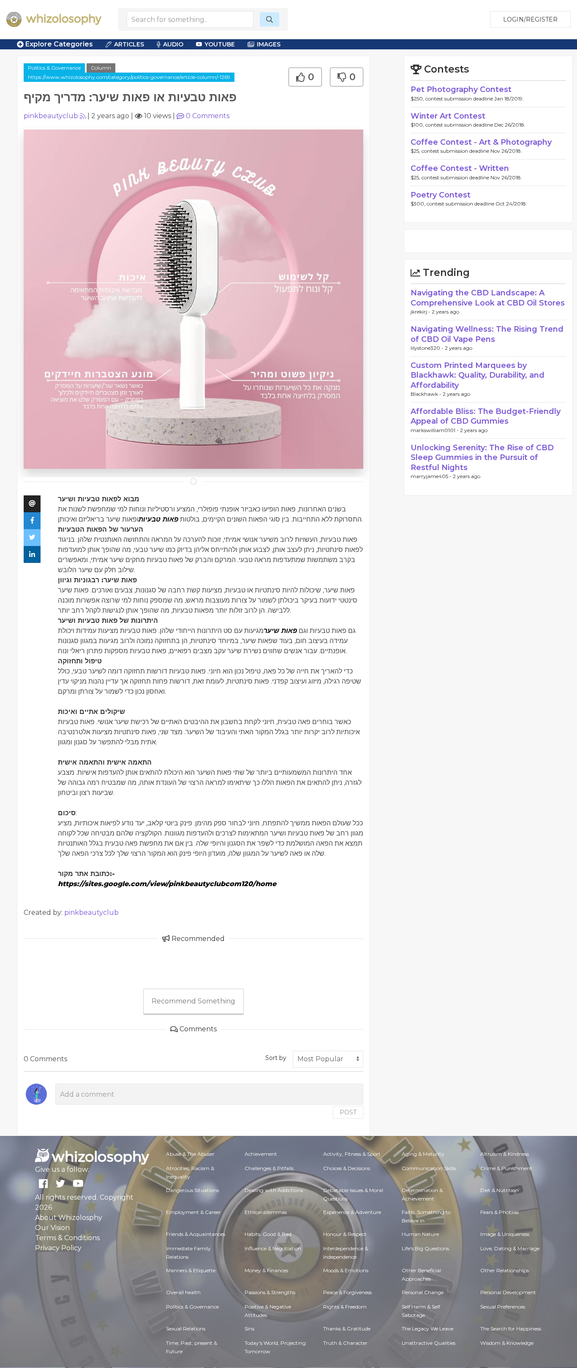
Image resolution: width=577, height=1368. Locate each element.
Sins (249, 1328)
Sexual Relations (185, 1328)
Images (268, 44)
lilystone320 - (428, 348)
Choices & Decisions (346, 1168)
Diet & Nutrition (499, 1190)
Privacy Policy (58, 1248)
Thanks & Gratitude (346, 1328)
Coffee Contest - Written (460, 168)
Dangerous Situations (192, 1190)
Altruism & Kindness (504, 1154)
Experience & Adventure (352, 1212)
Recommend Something (193, 1001)
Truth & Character (345, 1343)
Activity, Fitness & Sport (352, 1154)
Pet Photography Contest (461, 89)
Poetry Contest (441, 195)
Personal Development (508, 1292)
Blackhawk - (427, 394)
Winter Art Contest (448, 116)
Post (348, 1112)
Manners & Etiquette (190, 1270)
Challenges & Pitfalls (269, 1168)
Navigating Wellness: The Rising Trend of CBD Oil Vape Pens (487, 333)
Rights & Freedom (345, 1306)
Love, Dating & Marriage (509, 1248)
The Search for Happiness (510, 1328)
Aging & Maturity (423, 1154)
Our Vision (52, 1228)
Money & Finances (266, 1270)
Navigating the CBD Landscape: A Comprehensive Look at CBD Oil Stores (488, 297)
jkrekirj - (421, 311)
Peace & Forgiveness (347, 1292)
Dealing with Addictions (274, 1190)
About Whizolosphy (68, 1218)
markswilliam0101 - (435, 430)
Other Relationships (504, 1270)
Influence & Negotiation (273, 1248)
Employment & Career (193, 1212)
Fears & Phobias (499, 1212)
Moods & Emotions (345, 1270)
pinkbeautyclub (51, 116)
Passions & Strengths (270, 1292)
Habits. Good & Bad (268, 1234)
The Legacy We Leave (427, 1328)
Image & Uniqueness (504, 1234)
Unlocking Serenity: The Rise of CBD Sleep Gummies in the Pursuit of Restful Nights (482, 457)
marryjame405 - (432, 476)
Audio (173, 44)
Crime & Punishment (506, 1168)
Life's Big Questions (425, 1248)
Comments (207, 116)
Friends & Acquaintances (195, 1234)
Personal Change (423, 1292)
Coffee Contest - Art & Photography (481, 142)
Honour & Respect (345, 1234)
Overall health (183, 1292)
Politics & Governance (54, 68)
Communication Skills (429, 1168)
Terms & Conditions (67, 1238)
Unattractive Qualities (428, 1343)
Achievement (261, 1154)
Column (101, 68)
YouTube (219, 44)
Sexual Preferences (502, 1306)
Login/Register (530, 19)
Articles (129, 44)
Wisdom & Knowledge (506, 1343)
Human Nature (420, 1234)
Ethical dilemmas (266, 1212)
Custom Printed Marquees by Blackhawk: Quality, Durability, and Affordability (477, 375)
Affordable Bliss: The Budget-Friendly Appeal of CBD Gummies (486, 416)
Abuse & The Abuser (190, 1154)
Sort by (275, 1058)
